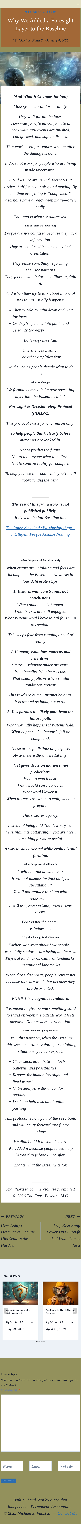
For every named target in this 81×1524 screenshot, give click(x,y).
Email (37, 1466)
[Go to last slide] (6, 1311)
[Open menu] (78, 4)
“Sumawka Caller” (40, 11)
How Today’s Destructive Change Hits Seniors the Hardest (18, 1231)
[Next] (75, 1311)
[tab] (36, 1341)
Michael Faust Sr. (32, 40)
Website (66, 1466)
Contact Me (67, 1513)
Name (8, 1466)
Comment (10, 1390)
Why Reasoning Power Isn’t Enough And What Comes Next (63, 1231)
